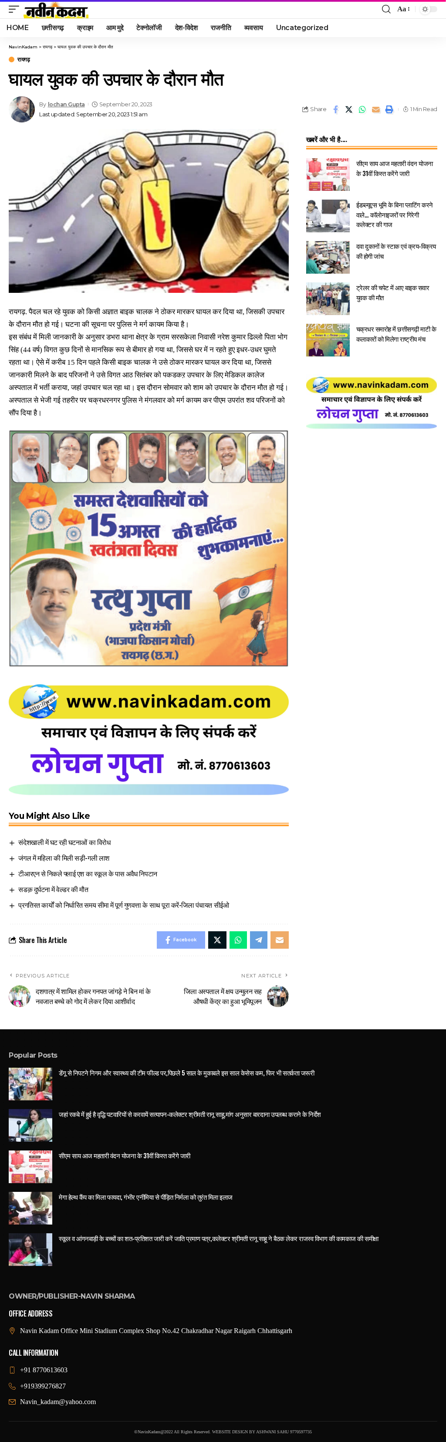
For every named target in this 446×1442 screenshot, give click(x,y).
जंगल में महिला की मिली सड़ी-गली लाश (63, 857)
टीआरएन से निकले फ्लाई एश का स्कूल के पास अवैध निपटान (87, 873)
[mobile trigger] (16, 9)
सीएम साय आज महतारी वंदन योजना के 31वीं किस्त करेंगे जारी (394, 168)
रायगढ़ (23, 59)
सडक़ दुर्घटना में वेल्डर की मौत (53, 889)
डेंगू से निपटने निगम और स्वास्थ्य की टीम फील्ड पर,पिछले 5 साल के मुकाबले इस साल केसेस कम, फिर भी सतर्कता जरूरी (186, 1072)
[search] (386, 9)
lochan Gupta (66, 104)
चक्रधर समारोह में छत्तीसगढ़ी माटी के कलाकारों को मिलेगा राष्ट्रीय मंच (396, 333)
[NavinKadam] (56, 9)
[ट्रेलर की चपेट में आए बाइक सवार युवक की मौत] (328, 298)
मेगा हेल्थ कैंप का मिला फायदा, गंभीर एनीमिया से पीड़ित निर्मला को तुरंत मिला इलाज (146, 1196)
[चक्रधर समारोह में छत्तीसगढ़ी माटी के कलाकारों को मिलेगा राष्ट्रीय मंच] (328, 340)
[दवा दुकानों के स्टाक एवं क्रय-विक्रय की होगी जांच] (328, 257)
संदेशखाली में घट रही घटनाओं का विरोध (64, 842)
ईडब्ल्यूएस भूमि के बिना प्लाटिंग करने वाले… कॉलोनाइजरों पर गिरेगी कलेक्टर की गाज (394, 214)
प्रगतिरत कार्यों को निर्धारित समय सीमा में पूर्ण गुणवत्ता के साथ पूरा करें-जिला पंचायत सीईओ (123, 904)
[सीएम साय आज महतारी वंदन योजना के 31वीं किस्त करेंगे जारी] (328, 174)
